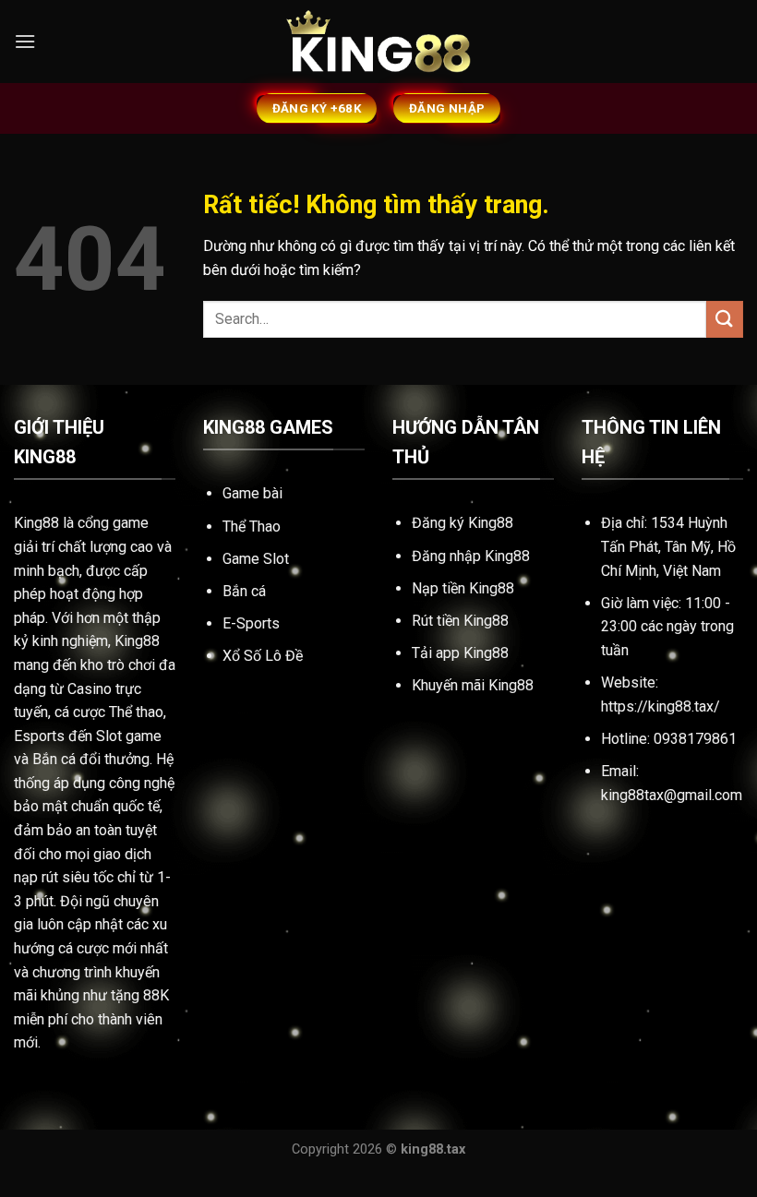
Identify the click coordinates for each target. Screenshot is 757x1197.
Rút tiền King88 (460, 620)
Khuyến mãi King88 (473, 685)
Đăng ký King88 (462, 523)
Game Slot (255, 559)
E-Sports (251, 623)
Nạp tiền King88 (463, 588)
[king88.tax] (378, 42)
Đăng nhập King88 (471, 556)
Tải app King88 (460, 653)
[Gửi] (724, 319)
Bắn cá (244, 591)
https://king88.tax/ (660, 706)
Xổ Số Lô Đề (262, 655)
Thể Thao (251, 526)
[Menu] (25, 41)
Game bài (252, 493)
